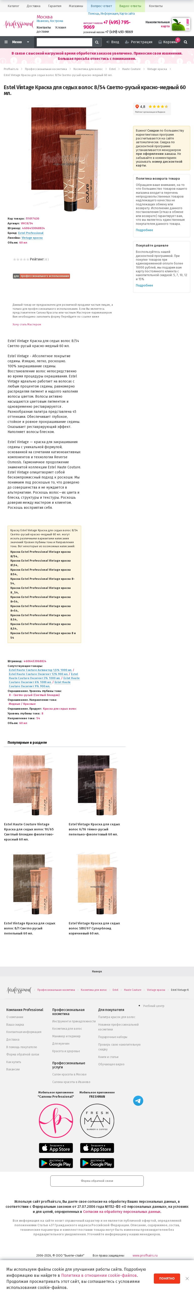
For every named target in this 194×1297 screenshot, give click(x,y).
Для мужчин (60, 1043)
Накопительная (157, 22)
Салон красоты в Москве (69, 1074)
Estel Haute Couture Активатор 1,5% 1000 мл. (40, 670)
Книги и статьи (108, 1057)
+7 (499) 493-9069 (119, 32)
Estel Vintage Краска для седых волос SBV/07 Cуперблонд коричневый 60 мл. (94, 928)
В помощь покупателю (21, 1047)
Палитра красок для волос (116, 1017)
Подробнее (144, 230)
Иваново (42, 21)
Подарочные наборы (112, 1037)
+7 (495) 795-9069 (107, 24)
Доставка (12, 1039)
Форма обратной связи (22, 1054)
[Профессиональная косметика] (19, 24)
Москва (45, 17)
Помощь (94, 13)
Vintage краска (32, 237)
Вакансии (13, 1069)
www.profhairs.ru (145, 1255)
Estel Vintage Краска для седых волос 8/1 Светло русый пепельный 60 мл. (29, 928)
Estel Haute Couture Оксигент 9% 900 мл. (39, 684)
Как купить (13, 1062)
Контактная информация (23, 1032)
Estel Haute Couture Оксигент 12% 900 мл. (38, 674)
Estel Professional (30, 233)
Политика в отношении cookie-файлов (99, 1275)
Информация (109, 13)
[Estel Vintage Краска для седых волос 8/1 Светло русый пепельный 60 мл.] (32, 884)
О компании (14, 1017)
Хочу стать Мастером (27, 324)
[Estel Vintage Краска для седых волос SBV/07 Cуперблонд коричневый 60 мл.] (97, 884)
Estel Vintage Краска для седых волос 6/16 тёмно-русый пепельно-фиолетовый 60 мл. (94, 829)
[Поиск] (185, 42)
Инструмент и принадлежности (74, 1021)
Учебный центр (153, 1006)
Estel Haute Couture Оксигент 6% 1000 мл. (44, 680)
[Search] (97, 42)
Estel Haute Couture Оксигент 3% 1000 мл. (43, 676)
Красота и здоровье (66, 1051)
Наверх (97, 971)
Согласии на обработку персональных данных (121, 1212)
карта (165, 26)
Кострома (56, 21)
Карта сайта (127, 13)
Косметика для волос (67, 1028)
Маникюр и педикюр (66, 1036)
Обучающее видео (111, 1064)
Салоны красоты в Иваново (71, 1082)
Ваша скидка (15, 1024)
